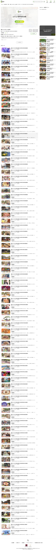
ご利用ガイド (18, 542)
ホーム (2, 4)
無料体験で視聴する (19, 21)
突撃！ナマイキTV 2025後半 (13, 4)
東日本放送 (5, 4)
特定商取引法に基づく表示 (39, 542)
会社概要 (13, 542)
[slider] (6, 32)
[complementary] (19, 17)
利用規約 (23, 542)
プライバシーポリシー (29, 542)
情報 (8, 4)
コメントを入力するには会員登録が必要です (47, 31)
